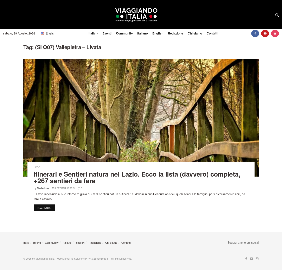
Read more (46, 207)
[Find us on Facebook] (255, 33)
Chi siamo (195, 33)
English (157, 33)
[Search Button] (277, 14)
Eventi (106, 33)
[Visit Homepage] (136, 15)
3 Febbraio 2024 (64, 188)
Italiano (142, 33)
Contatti (212, 33)
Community (124, 33)
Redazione (175, 33)
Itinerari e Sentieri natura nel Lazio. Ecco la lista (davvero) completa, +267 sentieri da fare (137, 177)
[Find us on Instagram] (275, 33)
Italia (92, 33)
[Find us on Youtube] (265, 33)
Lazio (37, 167)
